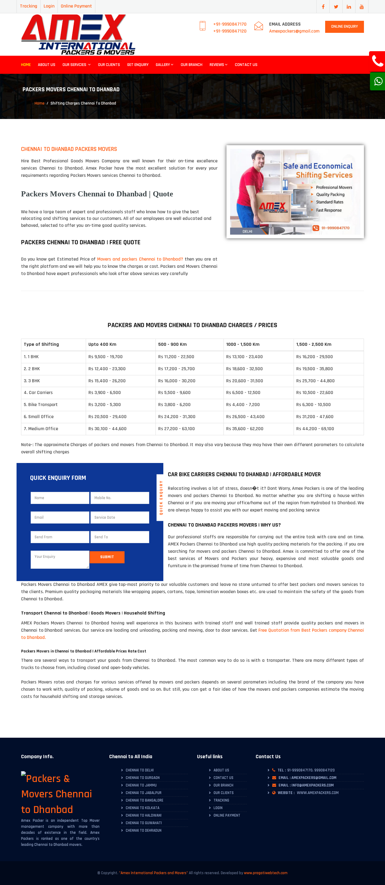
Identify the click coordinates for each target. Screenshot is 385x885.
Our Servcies (75, 64)
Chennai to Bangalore (144, 800)
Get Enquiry (138, 64)
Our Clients (109, 64)
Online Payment (76, 6)
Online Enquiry (344, 26)
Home (26, 64)
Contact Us (246, 64)
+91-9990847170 (230, 24)
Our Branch (191, 64)
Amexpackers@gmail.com (294, 31)
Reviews (217, 64)
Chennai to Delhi (140, 770)
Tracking (28, 6)
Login (49, 6)
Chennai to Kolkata (142, 807)
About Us (46, 64)
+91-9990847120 (230, 31)
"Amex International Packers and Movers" (153, 873)
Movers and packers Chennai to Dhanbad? (140, 259)
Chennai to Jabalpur (144, 792)
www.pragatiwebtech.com (266, 873)
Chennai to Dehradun (144, 830)
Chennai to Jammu (141, 785)
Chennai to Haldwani (144, 815)
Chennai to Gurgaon (143, 777)
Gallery (163, 64)
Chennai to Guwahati (144, 823)
